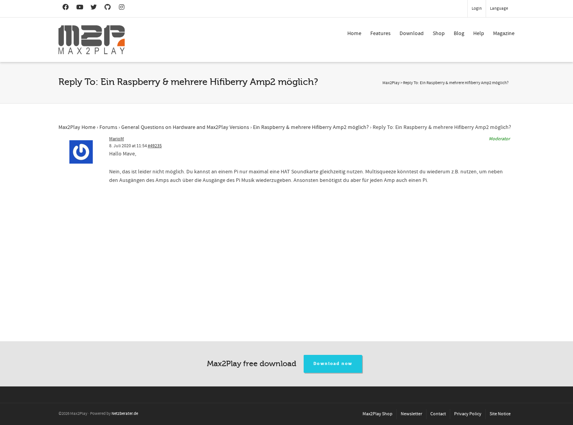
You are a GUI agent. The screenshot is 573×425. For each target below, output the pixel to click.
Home (354, 33)
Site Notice (500, 414)
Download (412, 33)
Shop (439, 33)
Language (499, 8)
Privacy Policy (467, 414)
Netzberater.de (124, 413)
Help (478, 33)
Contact (438, 414)
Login (477, 8)
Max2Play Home (77, 127)
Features (380, 33)
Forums (108, 127)
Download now (333, 363)
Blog (459, 33)
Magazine (504, 33)
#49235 (155, 146)
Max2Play (391, 83)
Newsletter (411, 414)
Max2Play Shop (378, 414)
